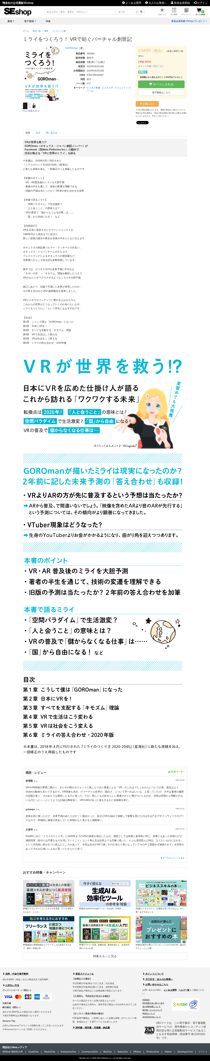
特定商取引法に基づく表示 (153, 1003)
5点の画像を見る (31, 111)
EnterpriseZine (68, 1051)
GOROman (71, 48)
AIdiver (168, 1051)
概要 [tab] (28, 133)
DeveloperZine (185, 1051)
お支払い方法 (12, 985)
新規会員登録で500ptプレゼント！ (189, 21)
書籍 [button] (9, 21)
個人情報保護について (151, 1007)
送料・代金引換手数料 (16, 973)
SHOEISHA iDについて (151, 1017)
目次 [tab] (38, 133)
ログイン (202, 2)
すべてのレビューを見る (173, 858)
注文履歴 (174, 14)
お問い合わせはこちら (156, 984)
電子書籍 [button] (29, 21)
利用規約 (146, 1000)
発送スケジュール (84, 973)
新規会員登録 (181, 2)
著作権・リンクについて (152, 1010)
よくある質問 (133, 2)
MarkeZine (49, 1051)
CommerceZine (90, 1051)
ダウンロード (186, 14)
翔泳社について (148, 1013)
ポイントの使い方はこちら (151, 66)
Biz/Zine (107, 1051)
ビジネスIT (107, 87)
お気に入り (162, 14)
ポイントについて (154, 973)
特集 (48, 21)
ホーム (26, 31)
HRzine (137, 1051)
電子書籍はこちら (161, 92)
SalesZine (122, 1051)
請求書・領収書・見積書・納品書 (92, 1027)
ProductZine (153, 1051)
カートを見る (200, 13)
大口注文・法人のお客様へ (159, 979)
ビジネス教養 (93, 87)
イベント (203, 1051)
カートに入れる (163, 84)
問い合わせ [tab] (51, 133)
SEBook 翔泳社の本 (12, 1051)
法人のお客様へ (157, 2)
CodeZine (33, 1051)
